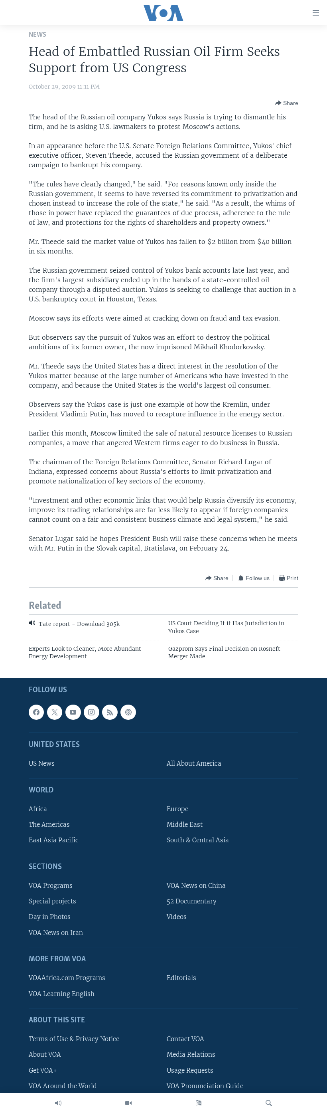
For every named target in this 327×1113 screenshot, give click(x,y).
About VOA (45, 1054)
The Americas (49, 824)
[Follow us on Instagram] (91, 712)
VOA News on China (196, 885)
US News (42, 763)
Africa (38, 809)
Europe (177, 809)
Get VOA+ (43, 1070)
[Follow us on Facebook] (36, 712)
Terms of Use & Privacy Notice (74, 1039)
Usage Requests (190, 1070)
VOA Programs (51, 885)
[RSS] (109, 712)
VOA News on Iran (56, 932)
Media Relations (191, 1054)
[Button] (286, 103)
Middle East (185, 824)
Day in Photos (50, 917)
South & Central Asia (198, 840)
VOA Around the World (63, 1085)
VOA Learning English (62, 993)
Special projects (52, 901)
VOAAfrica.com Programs (67, 978)
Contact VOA (185, 1039)
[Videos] (128, 1103)
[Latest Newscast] (58, 1103)
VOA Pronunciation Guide (205, 1085)
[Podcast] (128, 712)
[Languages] (199, 1103)
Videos (177, 917)
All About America (194, 763)
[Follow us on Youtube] (73, 712)
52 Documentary (192, 901)
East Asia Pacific (54, 840)
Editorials (181, 978)
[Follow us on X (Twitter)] (54, 712)
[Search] (269, 1103)
